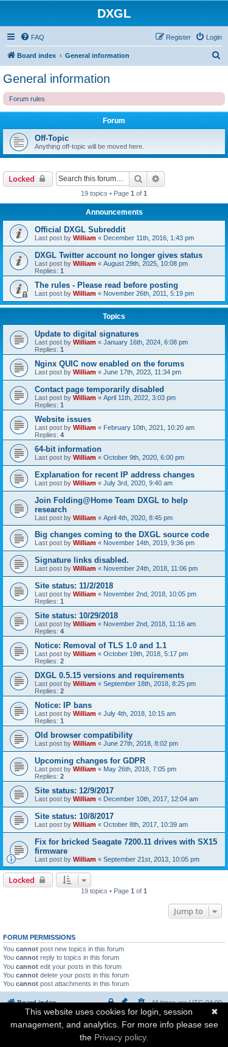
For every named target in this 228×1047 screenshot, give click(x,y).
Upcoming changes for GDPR (90, 760)
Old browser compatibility (84, 735)
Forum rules (27, 98)
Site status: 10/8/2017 (74, 816)
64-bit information (68, 449)
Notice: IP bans (63, 705)
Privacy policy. (121, 1037)
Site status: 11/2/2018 (74, 585)
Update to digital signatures (87, 333)
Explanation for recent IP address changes (115, 474)
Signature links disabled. (82, 560)
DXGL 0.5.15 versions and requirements (109, 675)
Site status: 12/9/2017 (74, 790)
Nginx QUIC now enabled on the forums (109, 363)
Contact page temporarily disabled (99, 389)
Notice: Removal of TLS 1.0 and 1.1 (101, 645)
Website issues (63, 419)
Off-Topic (52, 138)
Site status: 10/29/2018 (76, 615)
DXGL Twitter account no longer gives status (118, 255)
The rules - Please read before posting (106, 285)
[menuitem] (32, 37)
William (84, 237)
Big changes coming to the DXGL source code (122, 534)
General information (56, 78)
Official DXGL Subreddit (80, 229)
